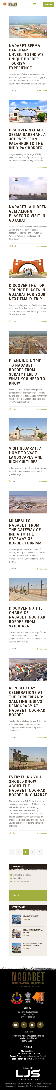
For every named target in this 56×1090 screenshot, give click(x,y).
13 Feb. (13, 738)
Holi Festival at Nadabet (22, 875)
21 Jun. (13, 321)
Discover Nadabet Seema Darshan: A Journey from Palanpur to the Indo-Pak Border (27, 139)
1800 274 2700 (28, 1014)
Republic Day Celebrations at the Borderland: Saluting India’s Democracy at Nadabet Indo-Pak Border (27, 701)
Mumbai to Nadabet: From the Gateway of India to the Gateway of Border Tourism (25, 531)
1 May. (13, 409)
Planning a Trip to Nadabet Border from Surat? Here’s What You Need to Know (27, 372)
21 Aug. (27, 920)
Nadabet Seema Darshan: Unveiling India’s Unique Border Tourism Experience (26, 56)
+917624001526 (28, 1017)
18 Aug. (27, 935)
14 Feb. (13, 649)
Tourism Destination (21, 882)
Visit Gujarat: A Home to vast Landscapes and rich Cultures (26, 455)
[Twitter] (32, 1025)
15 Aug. (14, 91)
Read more (43, 91)
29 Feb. (13, 569)
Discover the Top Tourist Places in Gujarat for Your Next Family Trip (27, 292)
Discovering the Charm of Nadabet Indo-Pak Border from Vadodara (27, 617)
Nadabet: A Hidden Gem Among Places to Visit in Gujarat (28, 213)
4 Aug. (13, 168)
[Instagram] (24, 1025)
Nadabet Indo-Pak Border (15, 1083)
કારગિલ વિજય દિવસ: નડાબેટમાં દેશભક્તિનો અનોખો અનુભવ (31, 915)
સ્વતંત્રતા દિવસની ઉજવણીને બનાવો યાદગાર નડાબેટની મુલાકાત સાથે (32, 944)
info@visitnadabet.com (28, 1012)
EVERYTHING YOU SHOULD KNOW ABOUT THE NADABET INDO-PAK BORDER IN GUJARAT (28, 786)
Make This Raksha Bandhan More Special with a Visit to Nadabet (33, 931)
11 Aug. (27, 948)
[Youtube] (15, 1025)
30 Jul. (13, 246)
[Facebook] (40, 1025)
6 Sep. (13, 833)
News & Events (19, 878)
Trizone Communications (40, 1086)
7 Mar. (13, 481)
